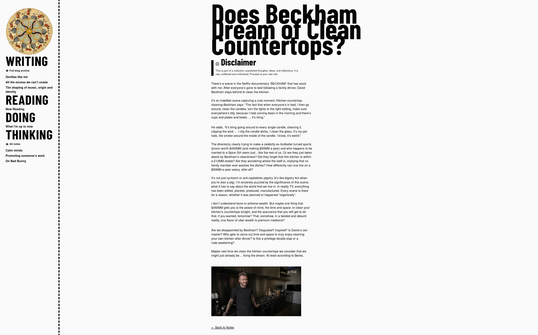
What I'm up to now (19, 126)
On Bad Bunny (16, 161)
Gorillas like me (17, 77)
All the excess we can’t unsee (27, 82)
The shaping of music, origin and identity (29, 89)
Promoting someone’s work (25, 155)
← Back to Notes (222, 327)
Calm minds (14, 150)
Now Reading (15, 109)
